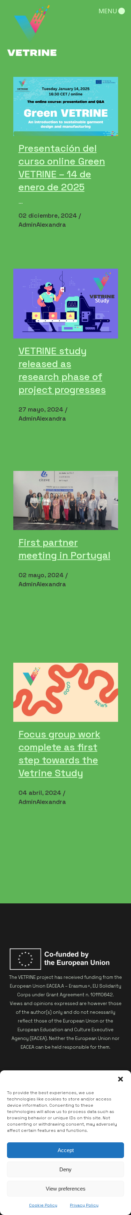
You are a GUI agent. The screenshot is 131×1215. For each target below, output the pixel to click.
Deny (65, 1169)
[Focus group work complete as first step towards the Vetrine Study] (65, 692)
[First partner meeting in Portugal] (65, 500)
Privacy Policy (84, 1205)
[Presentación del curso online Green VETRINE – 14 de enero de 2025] (65, 106)
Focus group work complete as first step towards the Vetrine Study (59, 753)
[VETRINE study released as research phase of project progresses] (65, 304)
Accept (66, 1150)
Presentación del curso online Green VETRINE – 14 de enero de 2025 (62, 167)
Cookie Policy (43, 1205)
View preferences (66, 1189)
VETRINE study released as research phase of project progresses (62, 370)
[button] (120, 1079)
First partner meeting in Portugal (64, 548)
